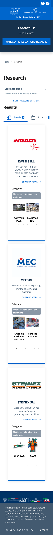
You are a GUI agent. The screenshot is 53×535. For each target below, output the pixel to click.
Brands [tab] (19, 117)
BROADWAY (19, 457)
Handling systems (32, 335)
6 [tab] (38, 348)
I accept (43, 530)
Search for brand (13, 88)
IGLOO (32, 456)
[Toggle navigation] (5, 13)
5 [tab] (36, 224)
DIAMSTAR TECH (32, 219)
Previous (9, 211)
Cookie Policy (25, 530)
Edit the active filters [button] (26, 100)
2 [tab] (23, 224)
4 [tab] (32, 224)
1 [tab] (18, 224)
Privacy (10, 530)
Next (43, 211)
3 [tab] (27, 224)
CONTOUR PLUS (19, 219)
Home (6, 61)
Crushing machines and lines (19, 336)
